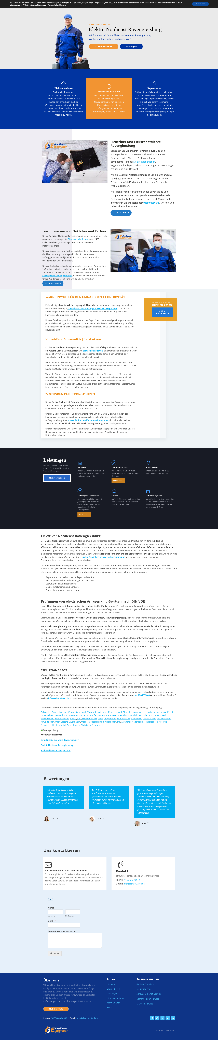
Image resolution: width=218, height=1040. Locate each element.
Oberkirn (85, 721)
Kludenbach (110, 721)
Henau (73, 718)
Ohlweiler (127, 712)
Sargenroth (81, 712)
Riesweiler (112, 715)
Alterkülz (163, 721)
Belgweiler (46, 712)
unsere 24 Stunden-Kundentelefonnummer (88, 420)
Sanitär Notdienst (146, 984)
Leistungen (131, 46)
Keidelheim (123, 715)
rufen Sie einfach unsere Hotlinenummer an (104, 557)
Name (52, 907)
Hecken (82, 715)
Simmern (102, 715)
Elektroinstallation (116, 998)
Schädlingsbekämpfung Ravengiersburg (60, 740)
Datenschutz (170, 1030)
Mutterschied (123, 718)
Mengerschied (115, 712)
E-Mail (52, 921)
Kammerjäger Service (148, 999)
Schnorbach (97, 725)
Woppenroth (110, 718)
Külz (79, 718)
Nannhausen (139, 712)
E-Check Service (145, 1004)
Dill (118, 721)
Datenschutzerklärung (55, 5)
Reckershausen (61, 718)
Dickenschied (47, 715)
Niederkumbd (97, 721)
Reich (100, 718)
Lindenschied (159, 715)
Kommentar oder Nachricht (62, 931)
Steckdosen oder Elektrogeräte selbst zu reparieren (92, 308)
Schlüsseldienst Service (149, 994)
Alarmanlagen (113, 1003)
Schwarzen (46, 725)
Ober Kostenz (61, 721)
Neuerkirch (136, 718)
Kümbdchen (136, 715)
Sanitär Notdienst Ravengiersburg (57, 745)
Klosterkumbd (59, 725)
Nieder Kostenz (89, 718)
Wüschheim (74, 721)
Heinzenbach (60, 715)
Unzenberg (161, 712)
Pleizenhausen (73, 725)
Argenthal (126, 721)
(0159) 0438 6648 (132, 879)
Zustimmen (200, 4)
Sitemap (111, 984)
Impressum (159, 1030)
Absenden (55, 953)
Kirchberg (172, 712)
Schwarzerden (149, 718)
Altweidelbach (47, 721)
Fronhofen (92, 715)
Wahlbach (86, 725)
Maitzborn (102, 712)
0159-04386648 (103, 46)
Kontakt (110, 1007)
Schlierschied (47, 718)
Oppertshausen (59, 712)
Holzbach (150, 712)
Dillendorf (147, 715)
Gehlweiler (73, 715)
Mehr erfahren (57, 478)
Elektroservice (144, 989)
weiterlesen (118, 480)
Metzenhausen (164, 718)
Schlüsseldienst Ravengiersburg (56, 750)
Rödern (71, 712)
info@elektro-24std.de (134, 883)
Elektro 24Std (113, 989)
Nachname (69, 916)
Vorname (51, 916)
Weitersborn (138, 721)
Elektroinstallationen (144, 161)
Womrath (92, 712)
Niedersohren (151, 721)
